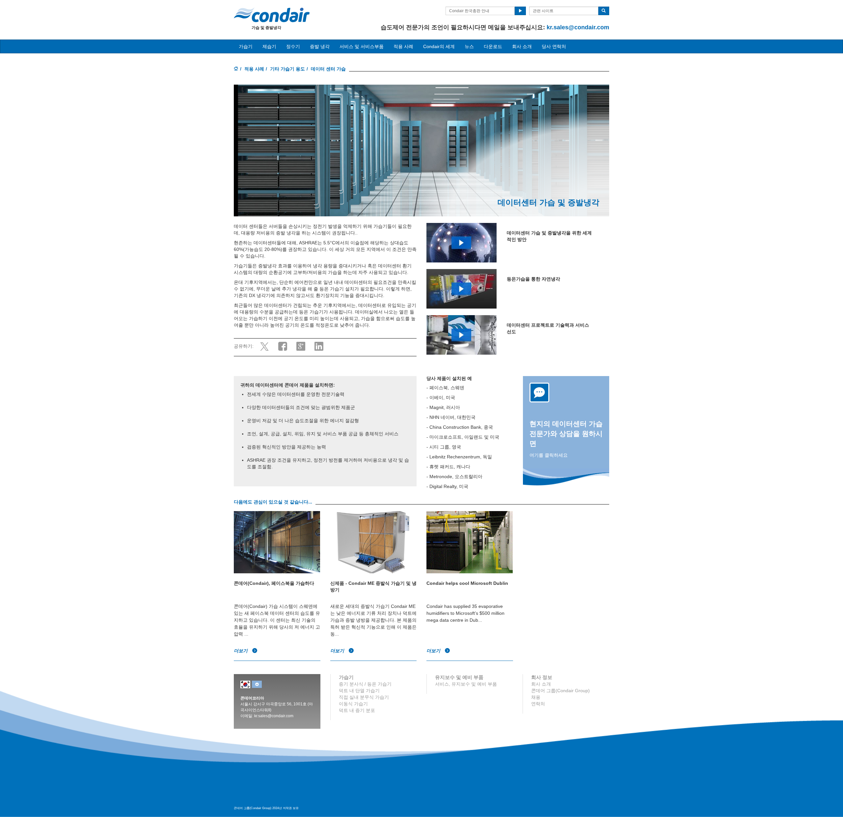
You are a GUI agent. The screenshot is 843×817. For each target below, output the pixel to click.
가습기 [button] (246, 46)
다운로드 (493, 46)
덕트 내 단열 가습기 (359, 690)
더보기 (241, 650)
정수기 (293, 46)
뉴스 (469, 46)
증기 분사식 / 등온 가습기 (365, 684)
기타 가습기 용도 (287, 68)
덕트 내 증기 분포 (357, 710)
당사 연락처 (554, 46)
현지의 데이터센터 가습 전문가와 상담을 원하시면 (566, 433)
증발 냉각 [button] (320, 46)
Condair (272, 14)
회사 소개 (522, 46)
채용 (535, 697)
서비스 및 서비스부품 (362, 46)
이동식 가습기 (353, 703)
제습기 (269, 46)
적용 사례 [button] (403, 46)
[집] (236, 69)
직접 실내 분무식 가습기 (364, 697)
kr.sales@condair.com (578, 27)
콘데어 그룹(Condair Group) (560, 690)
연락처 (538, 703)
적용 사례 (254, 68)
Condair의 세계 (439, 46)
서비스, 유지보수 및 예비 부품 (466, 684)
